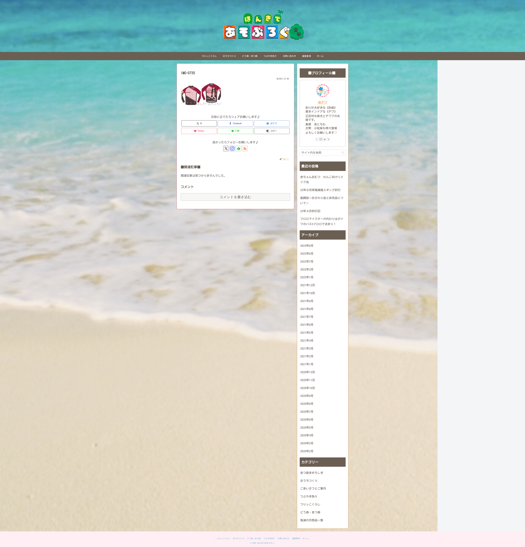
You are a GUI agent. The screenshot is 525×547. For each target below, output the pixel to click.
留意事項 (296, 538)
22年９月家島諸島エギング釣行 (320, 190)
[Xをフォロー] (226, 148)
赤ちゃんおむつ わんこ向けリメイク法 (321, 180)
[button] (272, 131)
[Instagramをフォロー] (232, 148)
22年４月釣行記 (310, 211)
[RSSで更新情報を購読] (245, 148)
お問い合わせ (283, 538)
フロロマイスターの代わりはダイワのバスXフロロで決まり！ (321, 221)
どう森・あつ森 (254, 538)
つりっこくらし (223, 538)
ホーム (305, 538)
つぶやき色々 (269, 538)
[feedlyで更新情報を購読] (238, 148)
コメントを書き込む (235, 197)
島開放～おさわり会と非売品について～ (321, 201)
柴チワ (322, 102)
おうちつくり (238, 538)
